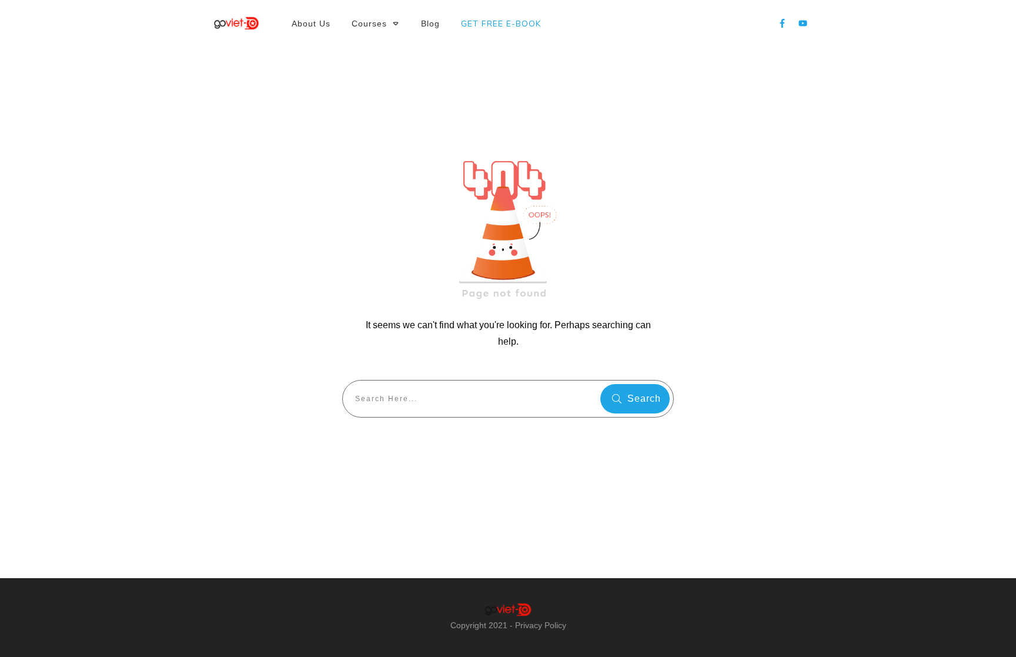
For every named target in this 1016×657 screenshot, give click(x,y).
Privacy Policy (540, 625)
